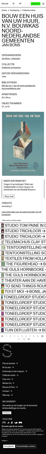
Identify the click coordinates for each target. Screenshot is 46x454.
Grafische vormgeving (11, 67)
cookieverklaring (7, 434)
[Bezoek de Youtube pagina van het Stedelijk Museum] (20, 423)
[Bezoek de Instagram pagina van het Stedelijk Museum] (4, 423)
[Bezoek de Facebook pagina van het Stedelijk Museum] (11, 423)
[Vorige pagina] (2, 336)
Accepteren (9, 446)
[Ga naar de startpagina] (7, 357)
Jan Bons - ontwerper (11, 58)
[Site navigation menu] (42, 3)
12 (24, 339)
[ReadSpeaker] (20, 3)
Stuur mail (9, 196)
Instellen (4, 440)
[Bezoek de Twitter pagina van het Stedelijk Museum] (16, 423)
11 (19, 339)
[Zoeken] (13, 3)
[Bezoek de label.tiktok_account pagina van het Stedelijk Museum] (8, 423)
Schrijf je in (6, 413)
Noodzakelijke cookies (25, 446)
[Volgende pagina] (28, 339)
